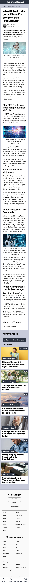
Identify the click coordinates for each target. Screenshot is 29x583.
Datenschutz (6, 567)
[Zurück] (1, 2)
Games (4, 524)
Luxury (17, 544)
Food (16, 547)
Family (4, 547)
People (4, 518)
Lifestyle (5, 527)
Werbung (5, 562)
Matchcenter (18, 515)
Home (4, 6)
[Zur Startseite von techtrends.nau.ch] (14, 2)
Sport (4, 515)
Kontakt (18, 564)
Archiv (4, 530)
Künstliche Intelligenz (14, 6)
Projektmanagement (15, 297)
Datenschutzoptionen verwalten (8, 570)
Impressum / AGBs (21, 567)
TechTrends (18, 553)
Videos (4, 521)
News (4, 512)
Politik (17, 512)
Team (17, 562)
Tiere (4, 550)
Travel (17, 550)
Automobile (6, 553)
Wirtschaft (18, 518)
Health (4, 541)
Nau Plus (17, 521)
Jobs (4, 564)
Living (17, 541)
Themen (17, 527)
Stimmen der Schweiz (21, 524)
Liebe (4, 544)
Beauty (4, 556)
